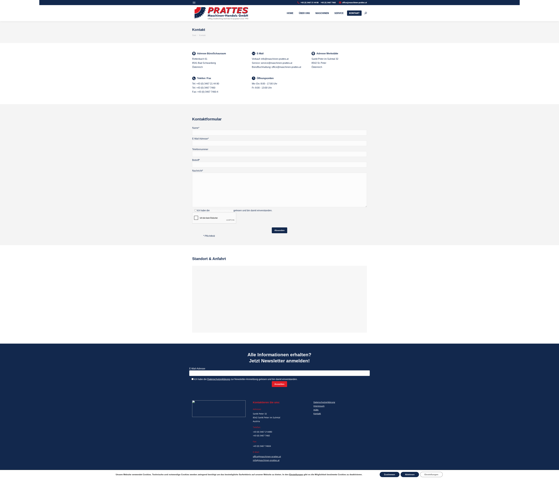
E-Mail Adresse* (200, 138)
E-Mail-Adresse (197, 368)
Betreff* (196, 160)
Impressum (318, 406)
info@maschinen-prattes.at (266, 460)
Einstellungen (296, 474)
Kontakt (317, 413)
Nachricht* (197, 170)
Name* (195, 128)
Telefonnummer (200, 149)
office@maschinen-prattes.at (354, 2)
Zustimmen (389, 474)
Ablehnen (410, 474)
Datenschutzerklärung (221, 210)
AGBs (316, 409)
